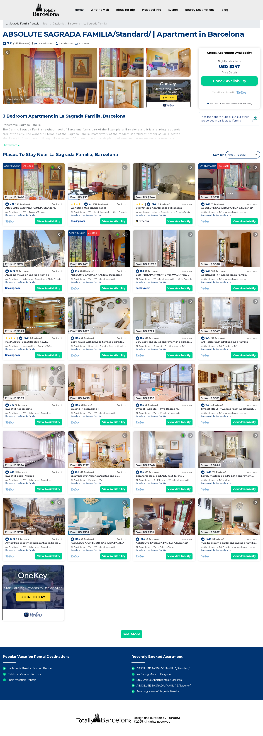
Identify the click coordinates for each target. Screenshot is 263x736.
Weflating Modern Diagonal (88, 207)
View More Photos (18, 99)
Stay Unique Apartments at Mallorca (159, 207)
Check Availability (229, 81)
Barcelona (73, 23)
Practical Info (151, 10)
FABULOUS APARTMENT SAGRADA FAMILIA (97, 542)
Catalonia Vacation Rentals (24, 674)
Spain (45, 23)
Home (79, 10)
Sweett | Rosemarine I (19, 408)
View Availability (48, 221)
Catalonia (58, 23)
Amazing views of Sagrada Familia (27, 274)
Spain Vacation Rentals (22, 680)
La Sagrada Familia (95, 23)
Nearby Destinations (200, 10)
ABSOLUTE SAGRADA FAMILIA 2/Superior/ (97, 274)
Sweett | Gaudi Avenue (19, 475)
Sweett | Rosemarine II (85, 408)
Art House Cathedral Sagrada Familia (224, 341)
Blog (225, 10)
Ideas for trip (125, 10)
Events (173, 10)
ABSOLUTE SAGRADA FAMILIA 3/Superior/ (227, 207)
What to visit (100, 10)
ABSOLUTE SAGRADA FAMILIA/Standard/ (30, 207)
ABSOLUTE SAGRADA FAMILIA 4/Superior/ (162, 542)
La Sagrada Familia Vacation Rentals (30, 668)
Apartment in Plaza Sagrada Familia (224, 274)
